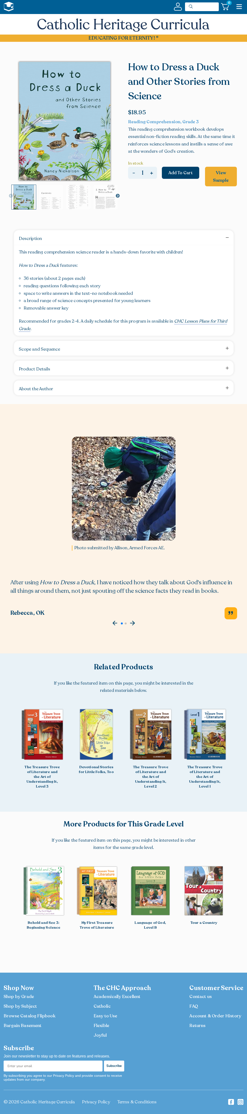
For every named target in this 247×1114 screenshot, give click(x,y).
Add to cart (180, 173)
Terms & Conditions (137, 1102)
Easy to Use (105, 1016)
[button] (115, 623)
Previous (10, 196)
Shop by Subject (20, 1006)
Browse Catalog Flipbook (29, 1016)
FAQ (193, 1006)
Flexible (101, 1025)
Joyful (100, 1035)
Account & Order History (215, 1016)
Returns (197, 1025)
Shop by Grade (19, 996)
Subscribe (114, 1065)
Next (117, 196)
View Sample (221, 176)
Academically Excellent (117, 996)
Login (178, 6)
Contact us (200, 996)
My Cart (228, 3)
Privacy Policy (96, 1102)
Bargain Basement (23, 1025)
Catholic (102, 1006)
